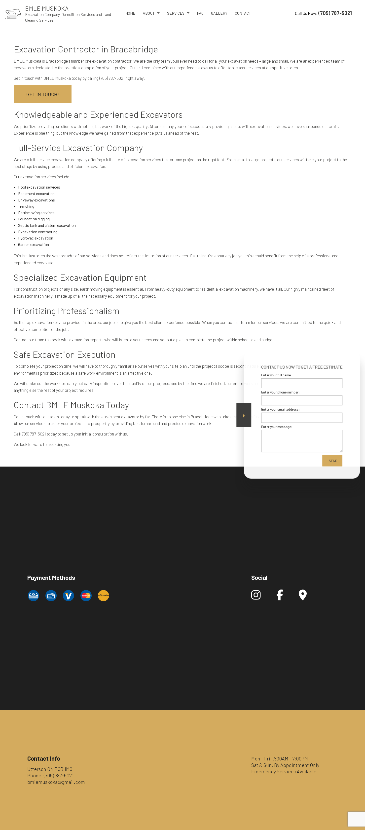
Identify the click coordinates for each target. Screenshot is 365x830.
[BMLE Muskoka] (13, 13)
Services (175, 13)
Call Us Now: (323, 13)
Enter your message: (274, 426)
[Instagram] (256, 597)
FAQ (200, 13)
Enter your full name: (274, 375)
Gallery (219, 13)
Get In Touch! (42, 94)
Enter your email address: (278, 409)
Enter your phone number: (278, 392)
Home (130, 13)
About (149, 13)
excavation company (69, 159)
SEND (331, 460)
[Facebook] (279, 597)
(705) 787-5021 (59, 775)
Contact (243, 13)
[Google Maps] (303, 597)
